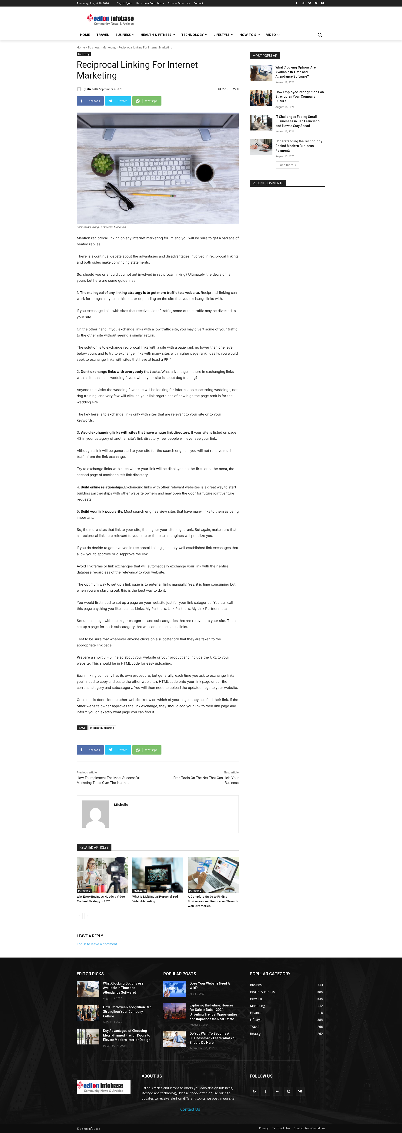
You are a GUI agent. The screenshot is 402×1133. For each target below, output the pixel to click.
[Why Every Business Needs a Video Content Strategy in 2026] (102, 875)
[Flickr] (277, 1091)
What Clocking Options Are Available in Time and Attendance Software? (295, 71)
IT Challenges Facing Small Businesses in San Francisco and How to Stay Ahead (297, 121)
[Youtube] (322, 3)
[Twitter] (309, 3)
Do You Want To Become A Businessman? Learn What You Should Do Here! (213, 1038)
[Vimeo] (316, 3)
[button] (319, 34)
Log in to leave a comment (97, 944)
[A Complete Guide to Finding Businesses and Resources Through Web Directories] (213, 875)
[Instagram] (303, 3)
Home (81, 47)
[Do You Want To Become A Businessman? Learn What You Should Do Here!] (174, 1039)
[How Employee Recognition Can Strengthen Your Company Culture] (261, 98)
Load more (286, 165)
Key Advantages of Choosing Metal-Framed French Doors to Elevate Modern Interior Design (126, 1035)
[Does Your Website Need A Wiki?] (174, 989)
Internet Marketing (102, 727)
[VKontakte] (300, 1091)
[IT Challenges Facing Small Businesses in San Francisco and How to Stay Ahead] (261, 122)
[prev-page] (80, 916)
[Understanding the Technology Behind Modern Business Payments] (261, 147)
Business (94, 47)
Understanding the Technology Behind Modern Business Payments (298, 145)
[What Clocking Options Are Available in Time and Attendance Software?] (261, 73)
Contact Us (190, 1109)
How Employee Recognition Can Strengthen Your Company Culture (299, 96)
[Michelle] (80, 89)
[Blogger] (254, 1091)
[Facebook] (296, 3)
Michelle (92, 89)
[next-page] (87, 916)
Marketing (109, 47)
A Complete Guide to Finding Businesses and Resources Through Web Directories (213, 901)
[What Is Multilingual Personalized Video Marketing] (157, 875)
